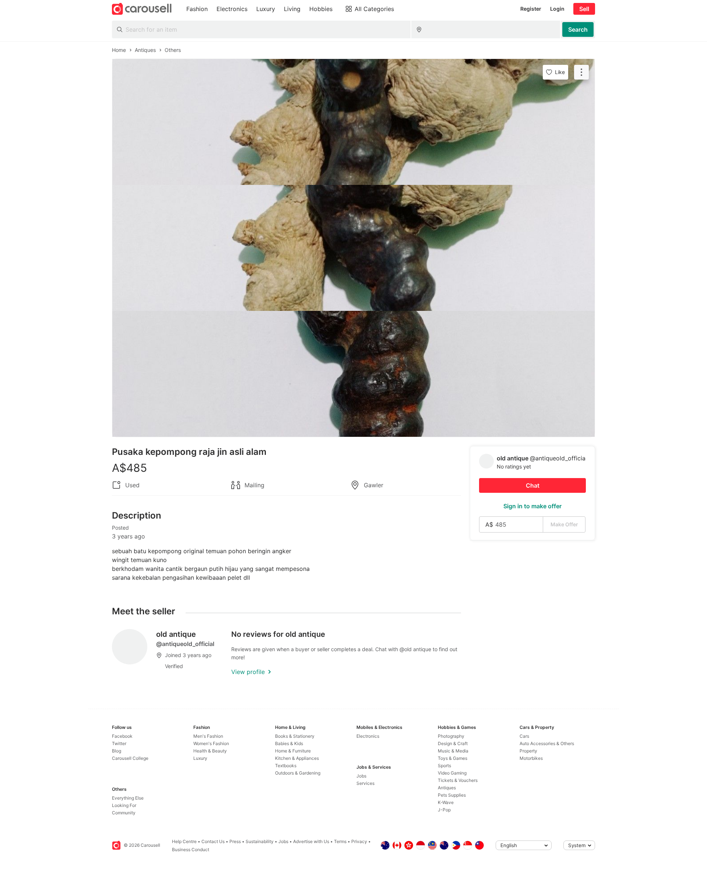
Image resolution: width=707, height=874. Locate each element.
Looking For (124, 805)
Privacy (359, 841)
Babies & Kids (289, 743)
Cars (524, 736)
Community (124, 812)
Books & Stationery (294, 736)
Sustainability (260, 841)
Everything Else (128, 798)
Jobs (361, 776)
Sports (444, 765)
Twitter (119, 743)
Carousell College (130, 758)
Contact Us (213, 841)
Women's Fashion (211, 743)
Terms (340, 841)
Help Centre (184, 841)
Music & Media (453, 751)
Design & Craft (453, 743)
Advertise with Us (311, 841)
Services (365, 783)
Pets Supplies (452, 795)
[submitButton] (578, 29)
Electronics (367, 736)
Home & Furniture (293, 751)
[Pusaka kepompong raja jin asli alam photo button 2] (353, 248)
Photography (451, 736)
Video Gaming (452, 773)
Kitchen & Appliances (297, 758)
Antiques (447, 787)
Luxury (200, 758)
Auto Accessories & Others (547, 743)
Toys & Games (452, 758)
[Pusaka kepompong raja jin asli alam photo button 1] (353, 122)
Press (235, 841)
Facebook (122, 736)
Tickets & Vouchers (458, 780)
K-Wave (446, 802)
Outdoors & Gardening (297, 773)
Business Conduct (190, 849)
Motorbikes (531, 758)
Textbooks (285, 765)
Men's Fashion (208, 736)
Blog (116, 751)
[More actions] (581, 72)
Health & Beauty (210, 751)
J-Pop (444, 809)
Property (528, 751)
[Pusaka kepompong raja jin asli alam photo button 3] (353, 374)
